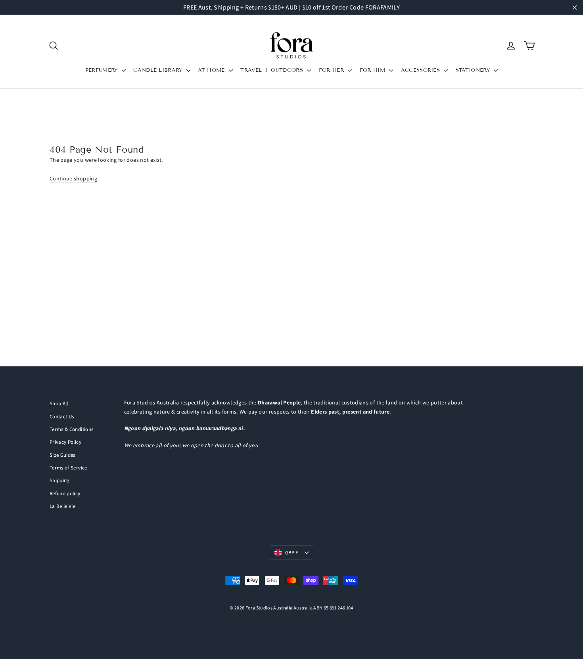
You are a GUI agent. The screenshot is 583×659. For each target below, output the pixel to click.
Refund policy (65, 493)
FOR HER (332, 70)
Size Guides (62, 455)
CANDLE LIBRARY (158, 70)
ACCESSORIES (421, 70)
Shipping (60, 480)
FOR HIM (373, 70)
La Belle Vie (62, 506)
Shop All (59, 403)
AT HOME (212, 70)
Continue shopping (73, 178)
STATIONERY (474, 70)
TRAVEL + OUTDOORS (272, 70)
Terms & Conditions (71, 429)
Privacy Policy (65, 442)
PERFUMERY (102, 70)
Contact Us (62, 416)
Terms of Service (68, 467)
